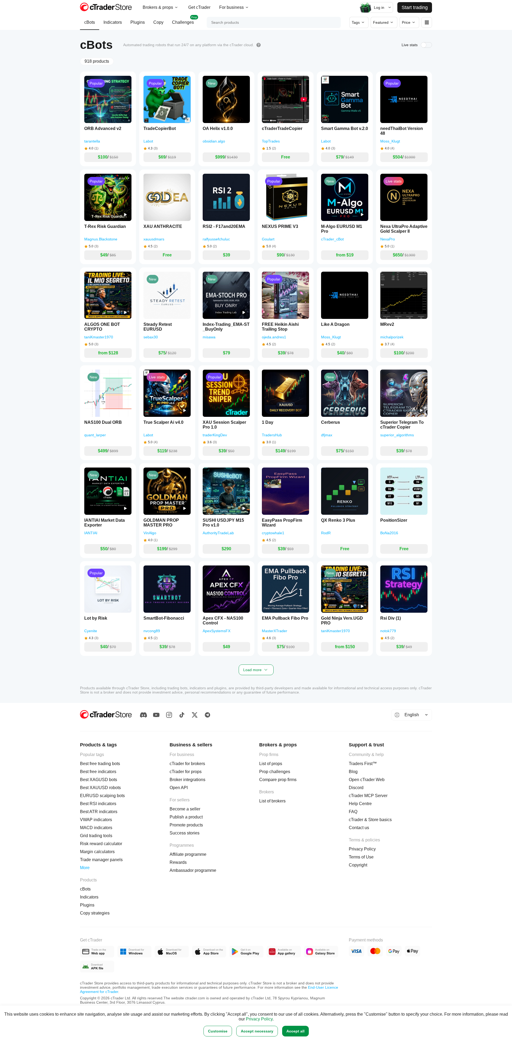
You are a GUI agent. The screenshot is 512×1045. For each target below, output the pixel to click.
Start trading (415, 7)
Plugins (137, 22)
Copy (158, 22)
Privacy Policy (259, 1019)
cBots (89, 22)
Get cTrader (199, 7)
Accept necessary (257, 1031)
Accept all (295, 1031)
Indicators (112, 22)
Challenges (184, 20)
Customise (217, 1031)
